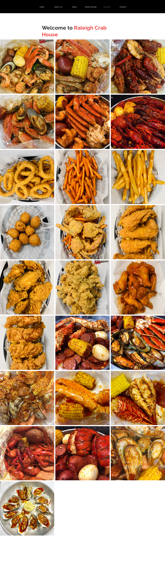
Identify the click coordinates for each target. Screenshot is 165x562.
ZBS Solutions (85, 549)
